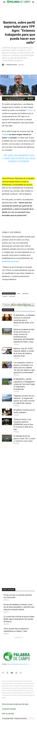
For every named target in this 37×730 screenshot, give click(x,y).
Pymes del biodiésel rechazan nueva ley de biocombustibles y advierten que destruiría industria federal (19, 607)
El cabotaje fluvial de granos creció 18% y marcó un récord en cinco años (24, 438)
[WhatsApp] (19, 70)
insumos (5, 296)
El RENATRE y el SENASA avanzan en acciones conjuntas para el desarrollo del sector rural (24, 319)
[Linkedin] (24, 70)
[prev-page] (3, 447)
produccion (12, 296)
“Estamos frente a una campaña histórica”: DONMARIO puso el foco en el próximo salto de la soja (23, 424)
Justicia (5, 134)
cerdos (18, 293)
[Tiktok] (21, 673)
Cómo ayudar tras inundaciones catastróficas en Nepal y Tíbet (16, 629)
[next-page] (6, 447)
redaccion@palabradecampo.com (18, 664)
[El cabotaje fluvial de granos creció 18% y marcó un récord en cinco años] (7, 438)
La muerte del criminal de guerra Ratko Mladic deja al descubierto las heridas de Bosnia (19, 619)
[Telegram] (28, 70)
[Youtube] (12, 673)
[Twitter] (7, 673)
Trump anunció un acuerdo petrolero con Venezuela (18, 596)
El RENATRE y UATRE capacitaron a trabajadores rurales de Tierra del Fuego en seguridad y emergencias (24, 384)
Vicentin (30, 110)
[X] (15, 70)
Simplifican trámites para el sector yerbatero (24, 411)
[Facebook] (10, 70)
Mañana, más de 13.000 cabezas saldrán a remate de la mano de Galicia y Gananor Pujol (24, 352)
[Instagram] (16, 673)
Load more (18, 637)
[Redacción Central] (3, 65)
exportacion (25, 293)
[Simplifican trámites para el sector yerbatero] (7, 412)
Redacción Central (12, 64)
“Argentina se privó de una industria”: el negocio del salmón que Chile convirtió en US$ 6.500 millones (24, 399)
